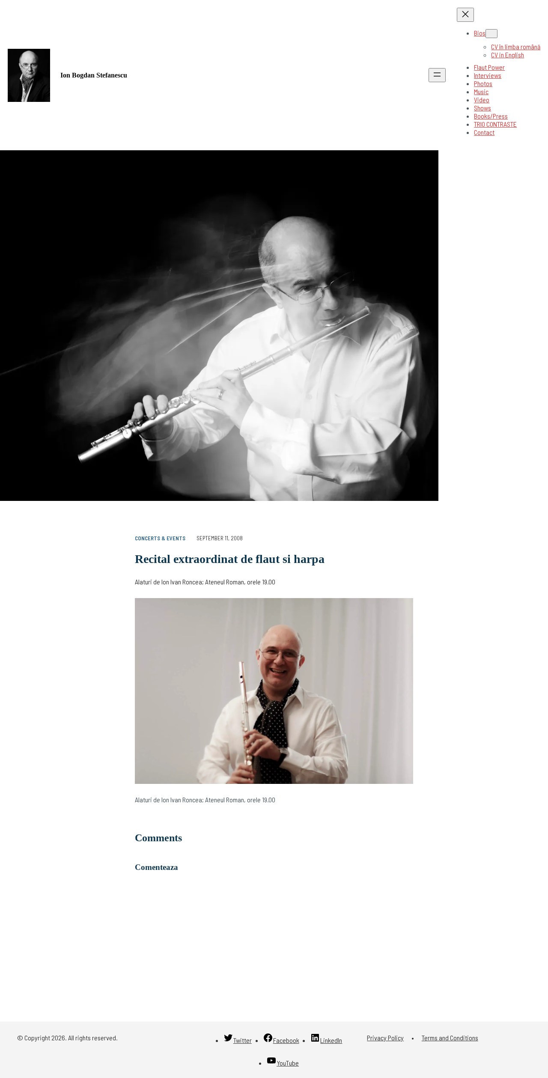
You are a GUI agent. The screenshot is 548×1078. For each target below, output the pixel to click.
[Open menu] (437, 75)
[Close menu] (465, 15)
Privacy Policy (385, 1037)
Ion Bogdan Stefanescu (93, 75)
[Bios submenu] (491, 33)
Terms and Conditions (450, 1037)
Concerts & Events (160, 538)
